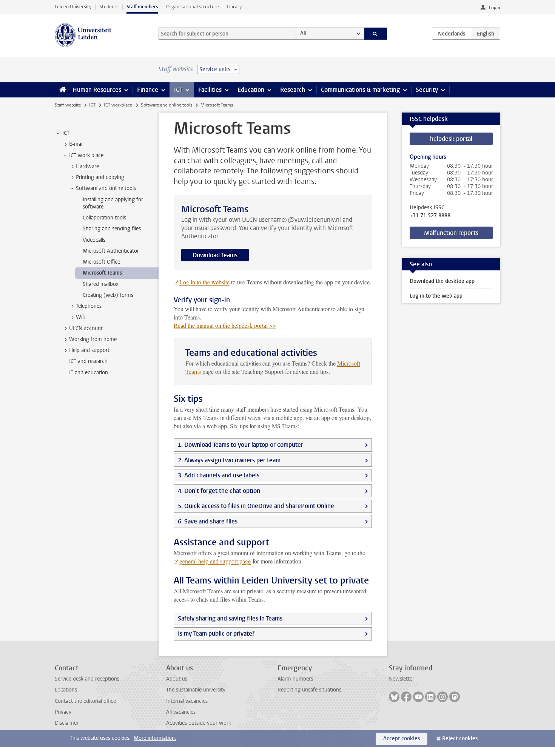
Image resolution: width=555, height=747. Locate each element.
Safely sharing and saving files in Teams (230, 618)
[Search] (375, 34)
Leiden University (73, 6)
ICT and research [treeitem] (88, 361)
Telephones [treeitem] (89, 306)
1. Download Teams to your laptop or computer (240, 445)
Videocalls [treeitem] (94, 240)
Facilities (210, 90)
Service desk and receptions (87, 678)
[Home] (61, 89)
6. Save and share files (207, 521)
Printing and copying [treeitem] (100, 177)
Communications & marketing (360, 90)
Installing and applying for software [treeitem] (113, 203)
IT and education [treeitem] (88, 372)
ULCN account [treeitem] (86, 328)
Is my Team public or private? (216, 633)
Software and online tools (166, 105)
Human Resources (96, 90)
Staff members (142, 6)
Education (250, 90)
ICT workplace (118, 105)
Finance (147, 90)
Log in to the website (204, 282)
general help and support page (215, 561)
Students (109, 6)
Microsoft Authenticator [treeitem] (111, 251)
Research (292, 90)
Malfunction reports (451, 233)
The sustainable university (195, 689)
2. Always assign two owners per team (229, 460)
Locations (66, 689)
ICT (178, 90)
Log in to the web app (436, 295)
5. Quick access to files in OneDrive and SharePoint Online (256, 506)
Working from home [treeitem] (93, 339)
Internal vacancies (187, 701)
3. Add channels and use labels (218, 475)
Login (494, 8)
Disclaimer (67, 723)
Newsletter (401, 678)
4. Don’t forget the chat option (219, 491)
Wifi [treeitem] (80, 317)
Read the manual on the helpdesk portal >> (225, 325)
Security (427, 90)
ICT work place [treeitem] (86, 155)
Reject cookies (460, 738)
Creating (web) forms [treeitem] (108, 295)
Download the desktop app (442, 281)
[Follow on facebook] (406, 696)
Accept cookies (401, 738)
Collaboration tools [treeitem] (104, 217)
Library (234, 6)
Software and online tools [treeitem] (106, 188)
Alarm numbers (295, 678)
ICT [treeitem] (65, 133)
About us (176, 678)
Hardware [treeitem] (87, 166)
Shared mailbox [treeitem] (101, 284)
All (303, 33)
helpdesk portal (451, 139)
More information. (155, 738)
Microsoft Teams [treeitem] (102, 272)
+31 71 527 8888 (430, 215)
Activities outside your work (198, 723)
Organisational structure (192, 6)
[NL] (451, 34)
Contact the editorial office (85, 701)
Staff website (68, 105)
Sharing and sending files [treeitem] (112, 228)
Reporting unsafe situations (309, 689)
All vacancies (181, 712)
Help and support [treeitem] (89, 350)
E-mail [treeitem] (76, 144)
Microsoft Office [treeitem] (101, 261)
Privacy (63, 712)
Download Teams (215, 255)
